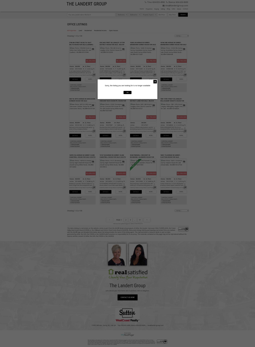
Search (183, 14)
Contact (185, 9)
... (134, 220)
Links (173, 9)
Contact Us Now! (128, 297)
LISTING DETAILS (75, 79)
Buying (156, 9)
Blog (168, 9)
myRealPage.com (127, 335)
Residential (88, 30)
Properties (149, 9)
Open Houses (113, 30)
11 (140, 220)
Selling (163, 9)
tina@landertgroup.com (155, 325)
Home (142, 9)
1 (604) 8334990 (74, 88)
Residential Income (100, 30)
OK (127, 92)
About (179, 9)
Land (80, 30)
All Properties (71, 30)
